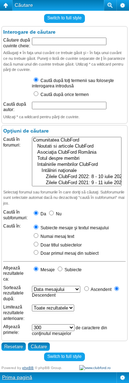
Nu (58, 213)
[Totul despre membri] (76, 158)
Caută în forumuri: (11, 142)
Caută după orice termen (64, 94)
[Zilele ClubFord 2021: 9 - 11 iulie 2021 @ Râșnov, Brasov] (76, 183)
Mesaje (47, 269)
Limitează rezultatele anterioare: (13, 313)
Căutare (24, 5)
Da (42, 213)
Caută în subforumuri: (15, 215)
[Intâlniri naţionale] (76, 171)
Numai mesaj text (56, 236)
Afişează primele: (11, 329)
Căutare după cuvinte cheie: (16, 43)
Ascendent (100, 289)
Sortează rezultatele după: (13, 293)
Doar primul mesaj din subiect (69, 253)
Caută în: (12, 226)
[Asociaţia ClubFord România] (76, 152)
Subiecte (72, 269)
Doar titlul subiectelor (60, 245)
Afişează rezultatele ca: (13, 273)
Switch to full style (64, 17)
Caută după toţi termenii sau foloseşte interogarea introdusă (73, 83)
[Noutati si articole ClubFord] (76, 146)
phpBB (28, 368)
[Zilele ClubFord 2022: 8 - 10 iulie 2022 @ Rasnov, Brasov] (76, 177)
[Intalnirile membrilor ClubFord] (76, 165)
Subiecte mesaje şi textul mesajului (74, 227)
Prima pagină (17, 377)
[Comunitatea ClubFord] (76, 140)
